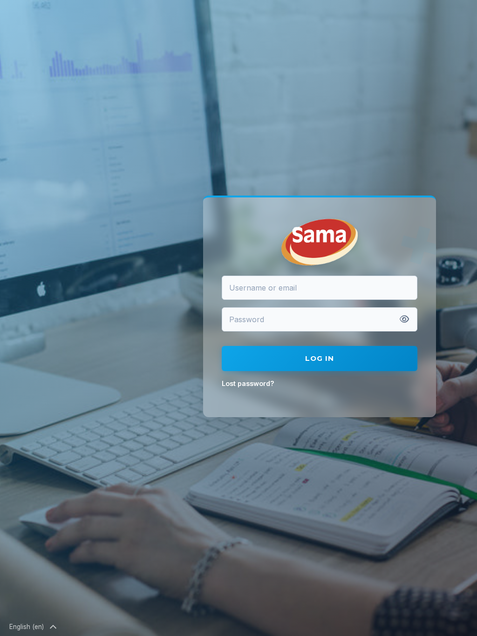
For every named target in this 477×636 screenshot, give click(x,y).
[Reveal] (404, 319)
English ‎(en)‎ (26, 626)
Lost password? (248, 383)
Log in (319, 358)
